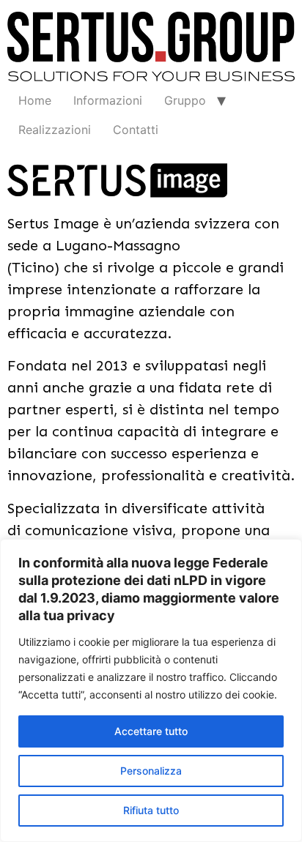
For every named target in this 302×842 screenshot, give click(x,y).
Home (34, 100)
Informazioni (107, 100)
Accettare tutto (151, 731)
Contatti (135, 129)
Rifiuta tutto (151, 810)
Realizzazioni (54, 129)
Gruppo (185, 100)
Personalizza (151, 770)
